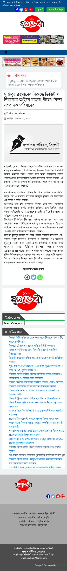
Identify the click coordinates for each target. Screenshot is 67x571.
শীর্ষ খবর (20, 75)
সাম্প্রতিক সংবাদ (14, 332)
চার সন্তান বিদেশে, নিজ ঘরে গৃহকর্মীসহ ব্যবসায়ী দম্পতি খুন (37, 455)
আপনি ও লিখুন (56, 9)
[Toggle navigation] (5, 52)
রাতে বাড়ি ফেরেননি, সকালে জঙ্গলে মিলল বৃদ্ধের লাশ (34, 419)
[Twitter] (33, 275)
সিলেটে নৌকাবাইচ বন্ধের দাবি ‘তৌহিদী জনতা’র (32, 346)
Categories (12, 317)
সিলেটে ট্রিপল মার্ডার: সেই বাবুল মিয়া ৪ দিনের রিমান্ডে (34, 398)
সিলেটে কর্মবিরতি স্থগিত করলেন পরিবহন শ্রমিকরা (32, 386)
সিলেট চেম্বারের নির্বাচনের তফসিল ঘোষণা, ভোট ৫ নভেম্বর (36, 382)
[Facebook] (27, 275)
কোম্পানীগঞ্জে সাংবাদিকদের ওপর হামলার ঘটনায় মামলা (35, 467)
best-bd (61, 565)
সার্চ (41, 9)
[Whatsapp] (40, 275)
